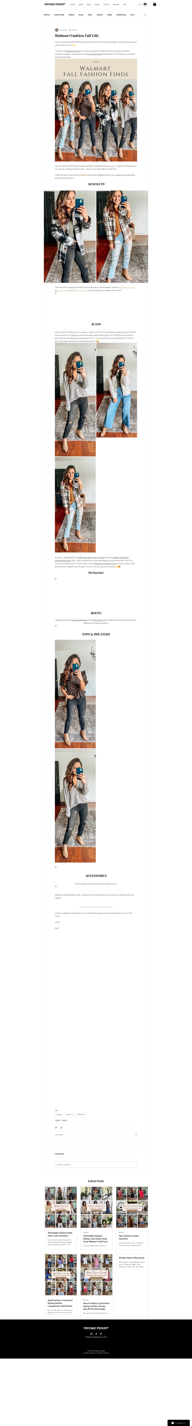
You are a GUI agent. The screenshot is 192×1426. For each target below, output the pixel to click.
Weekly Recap (121, 15)
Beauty (81, 15)
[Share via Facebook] (56, 1128)
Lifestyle (100, 15)
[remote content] (96, 293)
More (132, 15)
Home (90, 15)
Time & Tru (69, 1114)
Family (109, 15)
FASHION (86, 1232)
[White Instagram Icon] (91, 1334)
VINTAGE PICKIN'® (54, 4)
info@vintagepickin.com (96, 1337)
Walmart (59, 1114)
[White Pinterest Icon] (101, 1334)
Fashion (71, 15)
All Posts (47, 15)
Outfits (57, 1120)
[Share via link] (61, 1128)
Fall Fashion (81, 1114)
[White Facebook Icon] (96, 1334)
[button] (154, 4)
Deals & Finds (59, 15)
